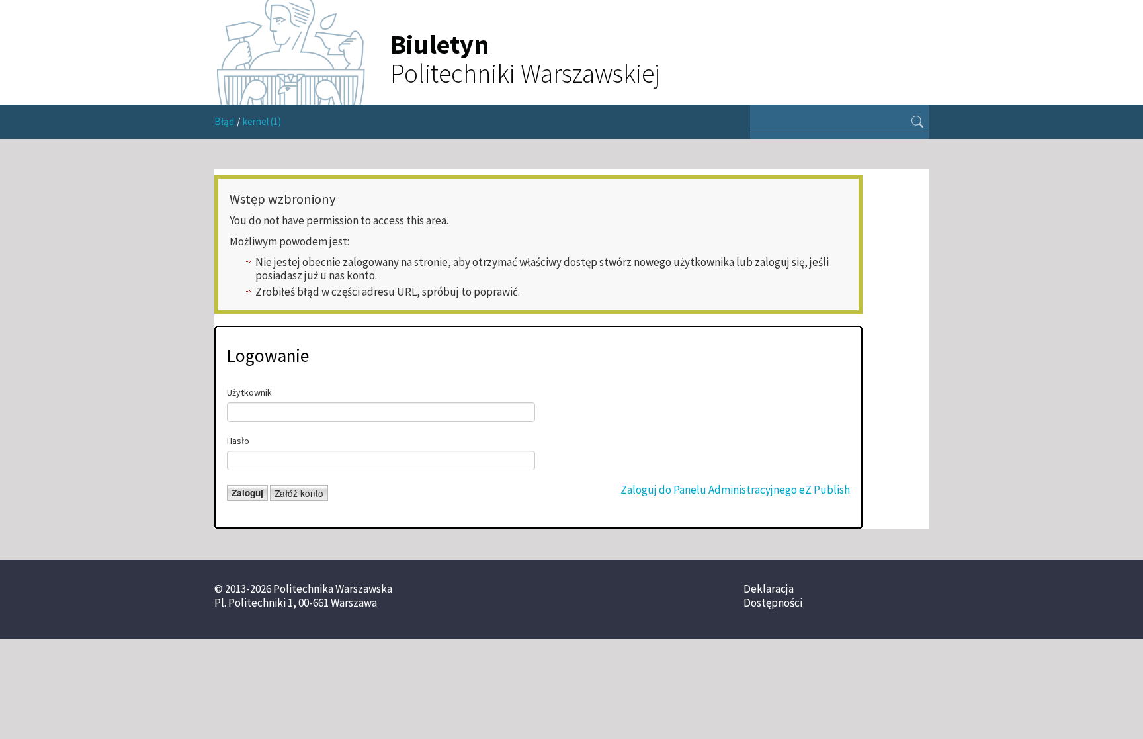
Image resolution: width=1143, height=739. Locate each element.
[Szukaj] (917, 123)
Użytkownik (249, 392)
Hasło (238, 441)
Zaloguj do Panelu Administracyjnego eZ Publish (735, 489)
